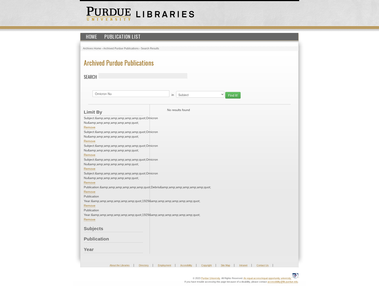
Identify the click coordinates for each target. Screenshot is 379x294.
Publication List (122, 36)
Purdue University (210, 278)
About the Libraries (120, 265)
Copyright (206, 265)
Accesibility (186, 265)
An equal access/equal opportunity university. (267, 278)
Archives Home (92, 48)
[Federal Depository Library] (295, 276)
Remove (89, 127)
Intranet (243, 265)
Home (91, 36)
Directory (144, 265)
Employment (164, 265)
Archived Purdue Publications (121, 48)
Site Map (225, 265)
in (173, 95)
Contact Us (263, 265)
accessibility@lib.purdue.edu (283, 281)
